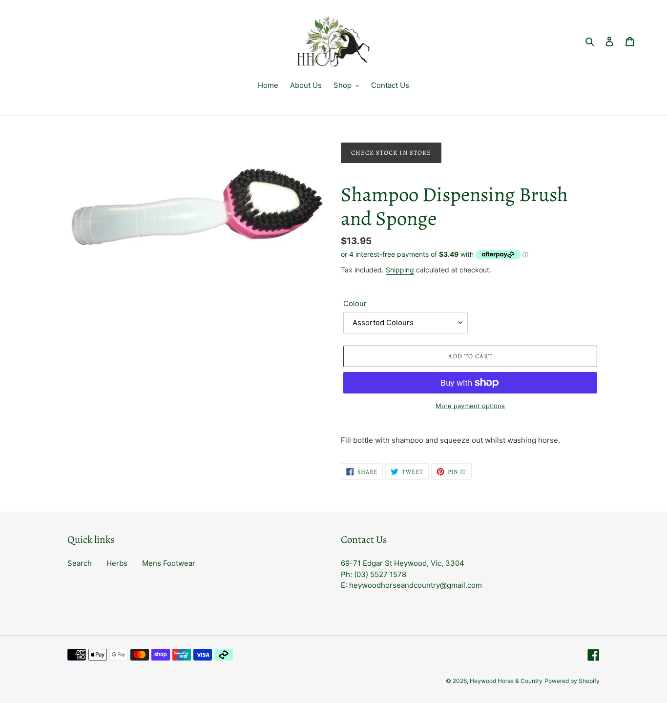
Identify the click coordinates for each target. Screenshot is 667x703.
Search (79, 563)
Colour (355, 303)
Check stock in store (391, 152)
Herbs (116, 563)
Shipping (400, 270)
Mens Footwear (168, 563)
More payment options (470, 406)
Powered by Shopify (572, 680)
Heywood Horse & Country (506, 680)
